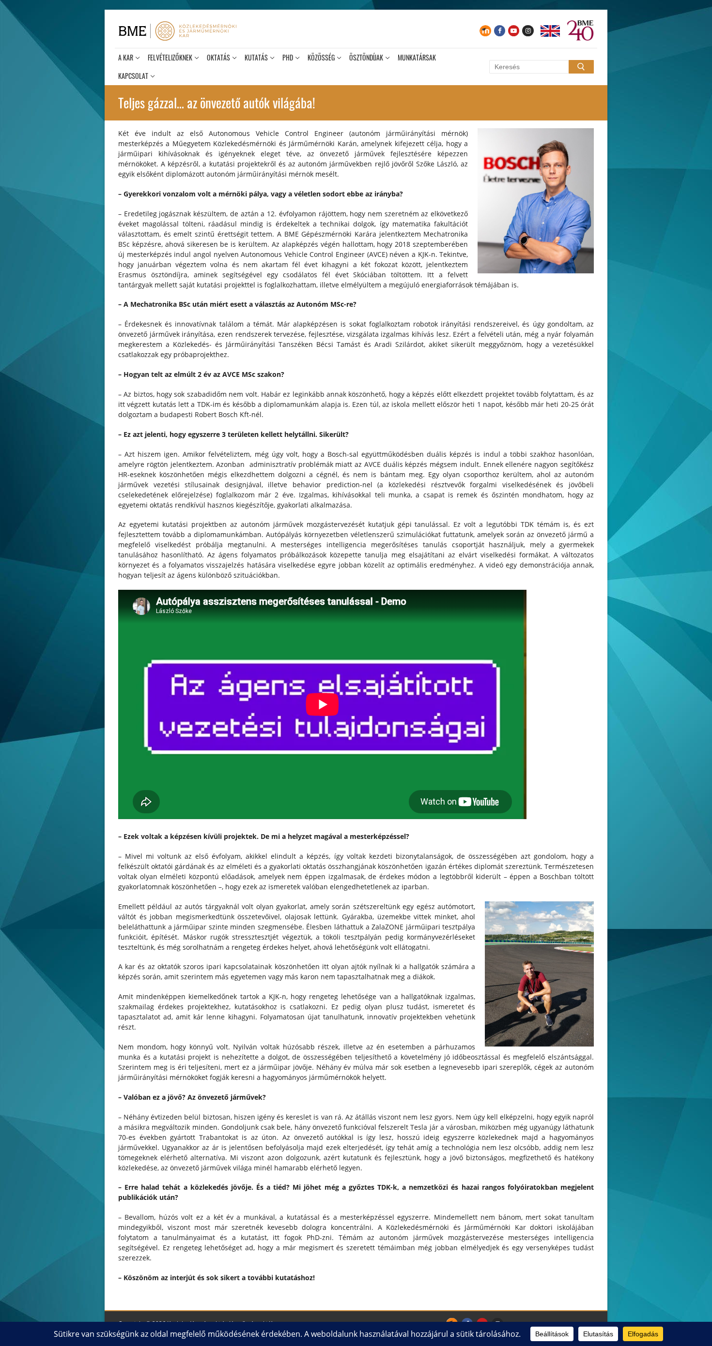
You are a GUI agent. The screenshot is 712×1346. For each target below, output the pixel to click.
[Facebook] (499, 30)
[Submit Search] (581, 67)
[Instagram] (527, 30)
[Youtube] (513, 30)
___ (550, 31)
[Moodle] (485, 30)
